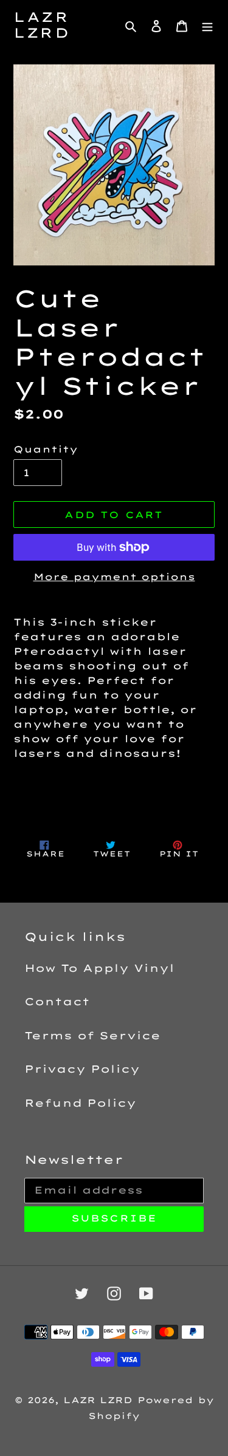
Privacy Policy (82, 1068)
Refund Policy (80, 1102)
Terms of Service (92, 1035)
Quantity (45, 449)
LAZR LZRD (41, 25)
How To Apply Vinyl (99, 968)
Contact (57, 1001)
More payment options (114, 577)
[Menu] (207, 25)
